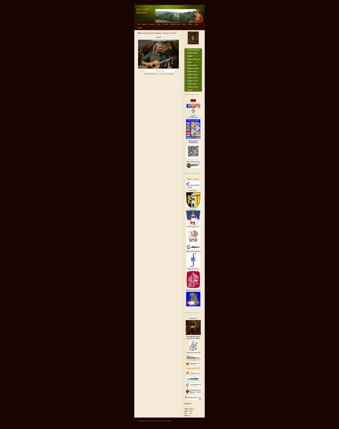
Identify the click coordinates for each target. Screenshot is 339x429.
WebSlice (150, 420)
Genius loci (152, 24)
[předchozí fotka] (140, 54)
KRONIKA (190, 56)
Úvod (138, 24)
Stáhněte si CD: (193, 318)
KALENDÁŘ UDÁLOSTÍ (194, 50)
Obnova (184, 24)
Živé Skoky (165, 24)
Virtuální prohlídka (193, 74)
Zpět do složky (160, 70)
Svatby (189, 62)
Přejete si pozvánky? (193, 68)
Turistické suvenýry (193, 87)
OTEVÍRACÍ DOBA (192, 53)
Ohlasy (190, 24)
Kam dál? (190, 90)
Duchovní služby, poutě (194, 59)
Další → (177, 70)
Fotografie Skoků (192, 77)
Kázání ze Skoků (192, 65)
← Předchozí (141, 70)
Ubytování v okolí (192, 81)
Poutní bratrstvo (192, 84)
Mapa (158, 24)
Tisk (154, 420)
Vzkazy (196, 24)
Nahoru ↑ (170, 420)
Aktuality (144, 24)
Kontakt (139, 28)
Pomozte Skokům (192, 71)
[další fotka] (177, 54)
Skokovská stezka (175, 24)
